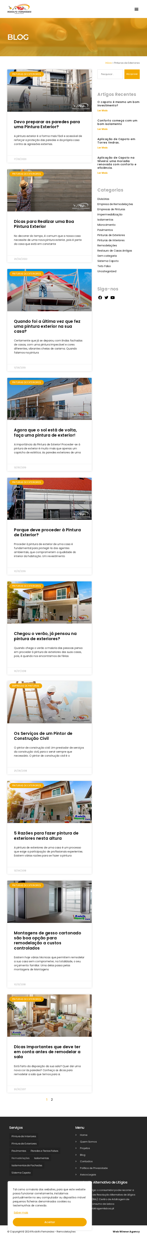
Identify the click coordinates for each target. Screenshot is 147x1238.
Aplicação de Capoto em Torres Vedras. (116, 140)
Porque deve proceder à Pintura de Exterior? (47, 532)
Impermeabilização (109, 214)
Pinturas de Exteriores (111, 235)
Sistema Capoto (107, 261)
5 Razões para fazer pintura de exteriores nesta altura (46, 835)
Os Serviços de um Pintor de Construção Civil (43, 736)
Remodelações (107, 245)
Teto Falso (104, 266)
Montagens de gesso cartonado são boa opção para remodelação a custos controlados (47, 940)
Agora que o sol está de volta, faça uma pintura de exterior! (45, 432)
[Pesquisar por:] (109, 75)
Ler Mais (102, 110)
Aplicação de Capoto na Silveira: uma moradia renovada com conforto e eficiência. (116, 163)
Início (108, 63)
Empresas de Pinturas (111, 209)
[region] (50, 1205)
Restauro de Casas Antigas (114, 251)
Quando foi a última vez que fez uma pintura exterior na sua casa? (47, 326)
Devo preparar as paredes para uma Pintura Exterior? (47, 124)
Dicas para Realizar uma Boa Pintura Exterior (44, 224)
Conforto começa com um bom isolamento (117, 122)
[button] (136, 9)
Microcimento (106, 225)
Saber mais (21, 1212)
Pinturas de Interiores (110, 240)
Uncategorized (106, 271)
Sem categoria (107, 256)
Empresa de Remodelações (115, 204)
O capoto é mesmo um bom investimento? (118, 103)
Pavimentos (105, 230)
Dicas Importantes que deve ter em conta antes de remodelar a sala (47, 1052)
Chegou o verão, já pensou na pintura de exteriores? (45, 636)
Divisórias (103, 199)
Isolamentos (105, 220)
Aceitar (49, 1222)
